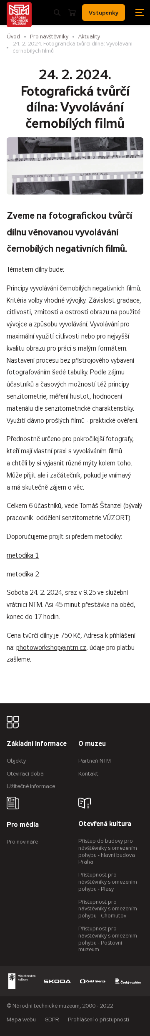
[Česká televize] (92, 981)
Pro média (23, 825)
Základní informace (37, 744)
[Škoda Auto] (57, 981)
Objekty (16, 761)
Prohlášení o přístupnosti (98, 1019)
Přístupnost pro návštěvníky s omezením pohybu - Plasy (107, 882)
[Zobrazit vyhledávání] (57, 12)
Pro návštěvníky (49, 36)
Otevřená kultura (104, 824)
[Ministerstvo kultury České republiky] (21, 981)
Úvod (13, 36)
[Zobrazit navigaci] (139, 12)
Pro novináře (22, 842)
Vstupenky (103, 12)
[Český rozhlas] (128, 981)
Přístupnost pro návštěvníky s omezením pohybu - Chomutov (107, 909)
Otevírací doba (25, 774)
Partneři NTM (94, 761)
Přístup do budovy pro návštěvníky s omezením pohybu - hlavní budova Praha (107, 851)
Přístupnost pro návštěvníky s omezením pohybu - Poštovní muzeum (107, 939)
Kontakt (88, 774)
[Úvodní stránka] (19, 14)
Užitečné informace (31, 786)
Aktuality (89, 36)
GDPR (52, 1019)
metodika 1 (23, 555)
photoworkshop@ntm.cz (51, 647)
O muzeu (92, 744)
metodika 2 (23, 574)
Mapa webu (21, 1019)
